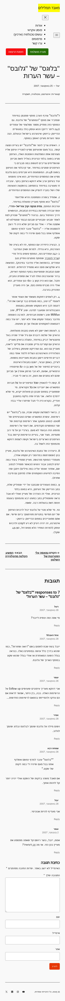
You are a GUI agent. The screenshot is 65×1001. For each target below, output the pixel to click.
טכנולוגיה (35, 94)
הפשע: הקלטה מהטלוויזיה (16, 554)
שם (58, 917)
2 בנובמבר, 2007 (50, 832)
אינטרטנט (45, 94)
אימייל (56, 933)
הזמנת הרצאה (15, 51)
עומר (56, 677)
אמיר (56, 715)
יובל (57, 800)
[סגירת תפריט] (45, 17)
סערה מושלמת (38, 51)
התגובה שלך (51, 875)
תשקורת (26, 94)
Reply (57, 625)
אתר (57, 949)
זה (33, 844)
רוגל (56, 606)
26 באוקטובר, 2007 (49, 610)
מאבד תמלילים (49, 7)
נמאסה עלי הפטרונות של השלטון (47, 556)
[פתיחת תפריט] (56, 35)
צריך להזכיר (52, 258)
